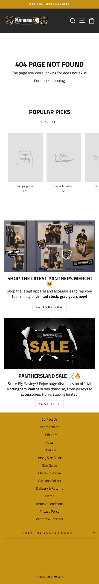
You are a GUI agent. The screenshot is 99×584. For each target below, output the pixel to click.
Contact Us (50, 419)
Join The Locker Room (48, 532)
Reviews (50, 450)
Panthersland (49, 427)
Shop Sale (49, 404)
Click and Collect (49, 480)
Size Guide (49, 465)
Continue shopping (49, 80)
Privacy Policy (49, 511)
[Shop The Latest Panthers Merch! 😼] (49, 246)
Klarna (49, 496)
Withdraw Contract (49, 519)
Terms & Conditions (49, 503)
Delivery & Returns (49, 488)
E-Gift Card (50, 434)
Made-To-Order (49, 473)
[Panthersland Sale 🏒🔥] (49, 344)
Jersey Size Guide (49, 457)
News (49, 442)
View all (50, 122)
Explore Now (49, 306)
